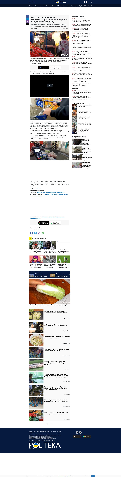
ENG (85, 6)
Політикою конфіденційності (64, 475)
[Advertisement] (49, 170)
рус (34, 2)
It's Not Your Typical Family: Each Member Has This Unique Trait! (84, 130)
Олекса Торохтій (39, 227)
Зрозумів (93, 475)
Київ (68, 6)
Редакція (43, 440)
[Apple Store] (77, 436)
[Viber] (27, 21)
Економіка (42, 6)
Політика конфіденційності (34, 440)
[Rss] (84, 2)
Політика (48, 6)
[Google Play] (87, 436)
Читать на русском (65, 28)
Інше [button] (89, 6)
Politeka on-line (61, 6)
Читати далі (50, 423)
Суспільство (74, 6)
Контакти (53, 440)
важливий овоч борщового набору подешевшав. (50, 192)
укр (30, 2)
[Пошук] (92, 2)
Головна (31, 6)
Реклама (48, 440)
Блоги (53, 6)
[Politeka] (60, 2)
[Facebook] (27, 16)
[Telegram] (87, 2)
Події (80, 6)
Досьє (36, 6)
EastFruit (38, 188)
